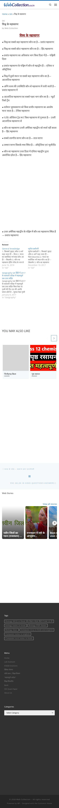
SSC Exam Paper (10, 689)
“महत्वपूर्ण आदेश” (10, 677)
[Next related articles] (54, 338)
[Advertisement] (29, 193)
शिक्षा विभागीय (8, 681)
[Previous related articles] (47, 338)
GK (10, 14)
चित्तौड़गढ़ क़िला (10, 374)
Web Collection (11, 28)
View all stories (50, 504)
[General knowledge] (15, 258)
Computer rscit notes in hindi (18, 638)
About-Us (8, 693)
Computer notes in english (17, 634)
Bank (6, 685)
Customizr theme (45, 803)
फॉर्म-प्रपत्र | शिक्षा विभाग (12, 673)
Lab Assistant (9, 662)
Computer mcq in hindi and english (37, 630)
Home (4, 14)
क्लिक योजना (8, 669)
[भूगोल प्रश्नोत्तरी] (41, 258)
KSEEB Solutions (10, 666)
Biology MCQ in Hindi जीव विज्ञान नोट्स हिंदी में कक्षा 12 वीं (28, 621)
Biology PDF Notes (37, 625)
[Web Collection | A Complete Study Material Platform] (18, 4)
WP (18, 803)
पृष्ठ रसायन (36, 374)
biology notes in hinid (15, 625)
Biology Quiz (11, 630)
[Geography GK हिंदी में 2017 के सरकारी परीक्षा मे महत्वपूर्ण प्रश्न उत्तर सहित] (15, 285)
